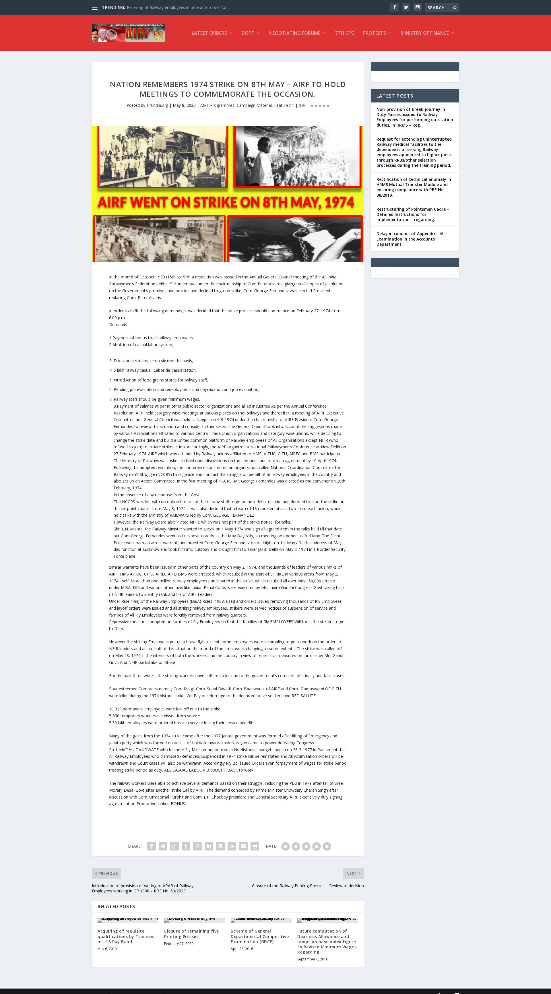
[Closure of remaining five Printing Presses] (194, 920)
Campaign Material (254, 105)
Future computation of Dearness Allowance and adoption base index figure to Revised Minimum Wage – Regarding (327, 941)
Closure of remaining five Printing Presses (191, 933)
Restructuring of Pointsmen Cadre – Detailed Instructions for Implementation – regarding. (413, 214)
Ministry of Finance (425, 33)
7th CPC (344, 33)
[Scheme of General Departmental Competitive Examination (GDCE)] (261, 920)
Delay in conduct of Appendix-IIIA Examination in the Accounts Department (410, 239)
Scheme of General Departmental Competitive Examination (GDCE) (260, 936)
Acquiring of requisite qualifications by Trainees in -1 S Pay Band (126, 936)
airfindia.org (157, 105)
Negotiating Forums (295, 33)
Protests (374, 33)
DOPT (248, 33)
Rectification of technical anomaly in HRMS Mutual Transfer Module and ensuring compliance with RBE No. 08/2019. (414, 187)
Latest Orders (209, 33)
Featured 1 (284, 105)
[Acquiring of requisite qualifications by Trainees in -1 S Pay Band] (128, 920)
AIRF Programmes (217, 105)
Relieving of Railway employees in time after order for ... (178, 7)
